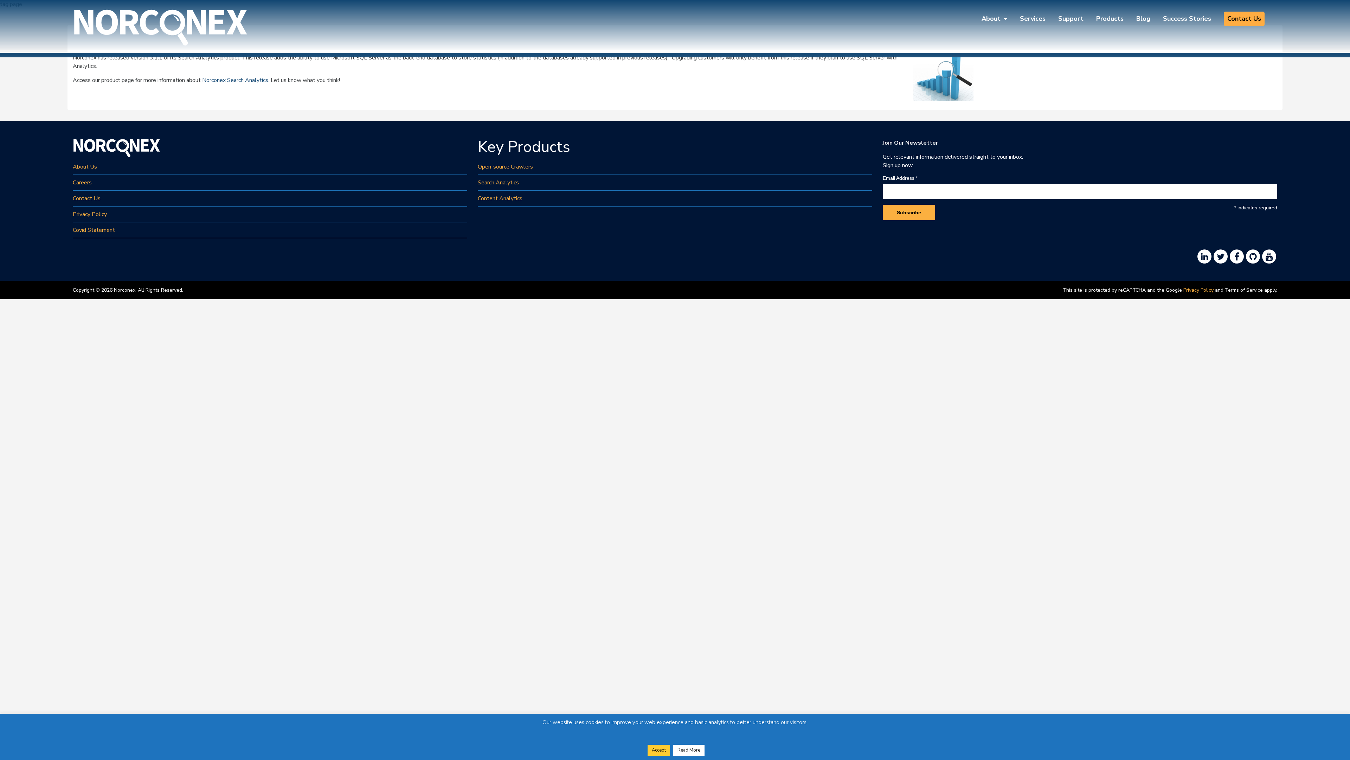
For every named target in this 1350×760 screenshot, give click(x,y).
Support (1071, 18)
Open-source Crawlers (505, 167)
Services (1033, 18)
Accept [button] (659, 750)
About (992, 18)
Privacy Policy (90, 214)
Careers (82, 182)
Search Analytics (498, 182)
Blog (1143, 18)
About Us (85, 167)
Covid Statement (94, 230)
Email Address (900, 178)
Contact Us (1244, 18)
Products (1110, 18)
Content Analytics (500, 198)
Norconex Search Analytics (235, 80)
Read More (688, 750)
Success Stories (1187, 18)
